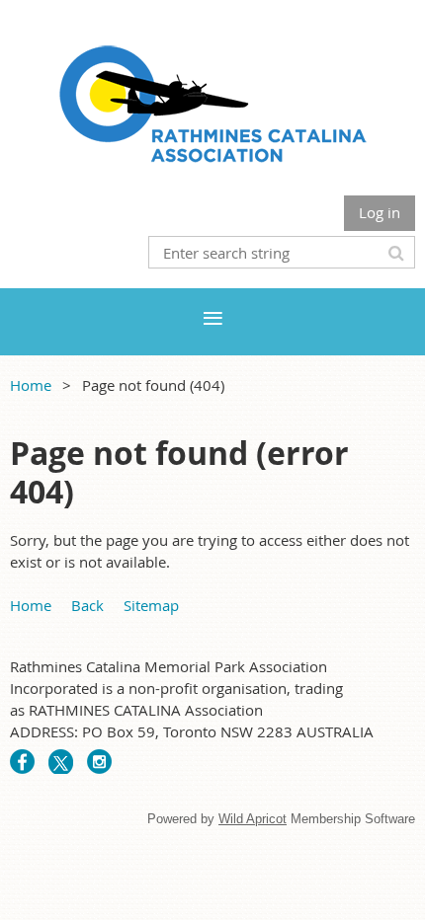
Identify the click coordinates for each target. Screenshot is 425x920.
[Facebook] (22, 761)
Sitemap (151, 605)
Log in (379, 212)
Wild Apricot (252, 818)
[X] (60, 761)
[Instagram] (99, 761)
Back (87, 605)
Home (30, 385)
